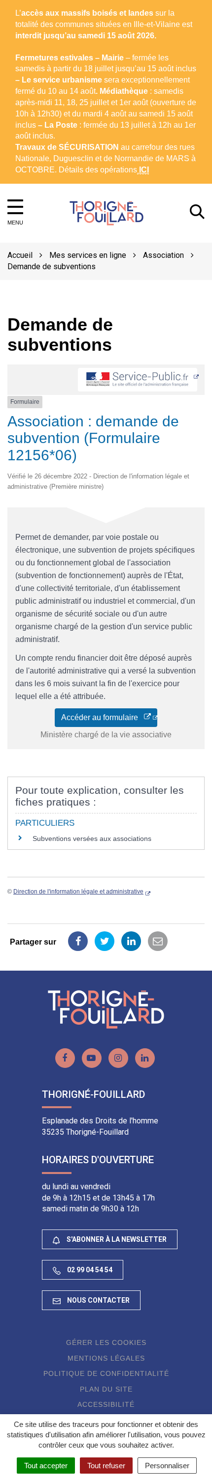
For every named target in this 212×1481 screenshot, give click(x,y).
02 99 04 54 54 (89, 1270)
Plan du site (106, 1389)
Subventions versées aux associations (92, 838)
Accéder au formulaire (102, 717)
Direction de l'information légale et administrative (78, 891)
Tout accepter (46, 1465)
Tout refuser (106, 1465)
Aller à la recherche (156, 5)
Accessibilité (106, 1404)
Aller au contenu (86, 5)
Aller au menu (26, 5)
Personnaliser (167, 1465)
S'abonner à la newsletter (116, 1239)
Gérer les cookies (106, 1342)
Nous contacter (98, 1300)
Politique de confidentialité (106, 1373)
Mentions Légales (106, 1358)
